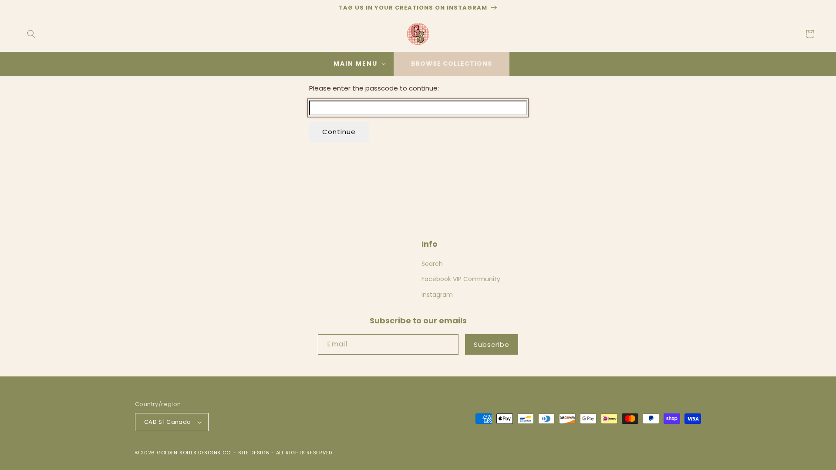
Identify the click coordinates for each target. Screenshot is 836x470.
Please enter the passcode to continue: (374, 88)
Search (432, 263)
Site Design (254, 452)
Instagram (437, 294)
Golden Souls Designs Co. (194, 452)
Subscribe (491, 344)
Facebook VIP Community (460, 279)
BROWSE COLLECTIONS (451, 63)
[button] (31, 34)
